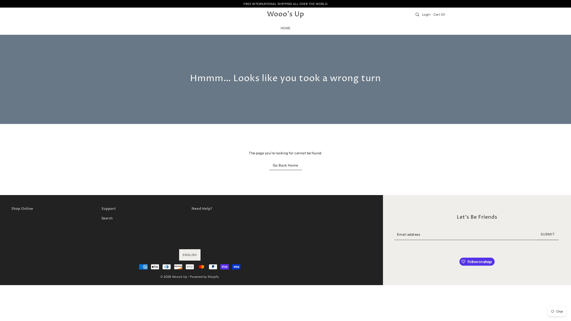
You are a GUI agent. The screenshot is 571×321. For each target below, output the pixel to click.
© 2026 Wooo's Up (173, 276)
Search (107, 218)
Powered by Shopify (204, 276)
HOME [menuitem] (286, 28)
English (190, 255)
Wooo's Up (285, 14)
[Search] (417, 14)
